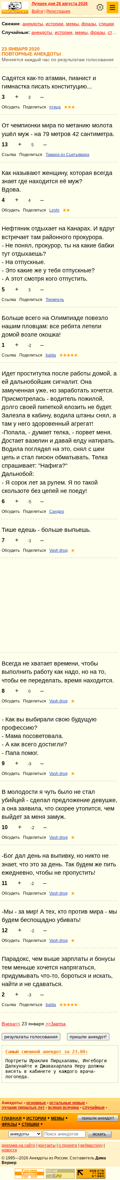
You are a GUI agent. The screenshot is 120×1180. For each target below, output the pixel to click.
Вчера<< (11, 1023)
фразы (88, 23)
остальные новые (67, 1103)
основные (36, 1103)
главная (12, 1118)
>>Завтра (55, 1023)
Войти (37, 11)
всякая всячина (63, 1107)
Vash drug (58, 550)
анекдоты (32, 23)
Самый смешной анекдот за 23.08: (46, 1051)
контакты (47, 1145)
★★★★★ (68, 355)
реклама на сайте (18, 1145)
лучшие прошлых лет (23, 1107)
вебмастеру (91, 1145)
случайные (93, 1107)
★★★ (69, 107)
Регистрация (58, 11)
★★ (66, 210)
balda (51, 355)
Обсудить (11, 107)
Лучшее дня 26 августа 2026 (60, 3)
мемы (72, 23)
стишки (106, 23)
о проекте (68, 1145)
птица (55, 107)
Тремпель (55, 299)
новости (9, 1150)
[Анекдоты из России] (15, 8)
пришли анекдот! (98, 1118)
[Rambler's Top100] (29, 1173)
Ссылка (9, 154)
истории (54, 23)
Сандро (56, 511)
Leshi (54, 210)
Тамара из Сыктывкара (67, 154)
